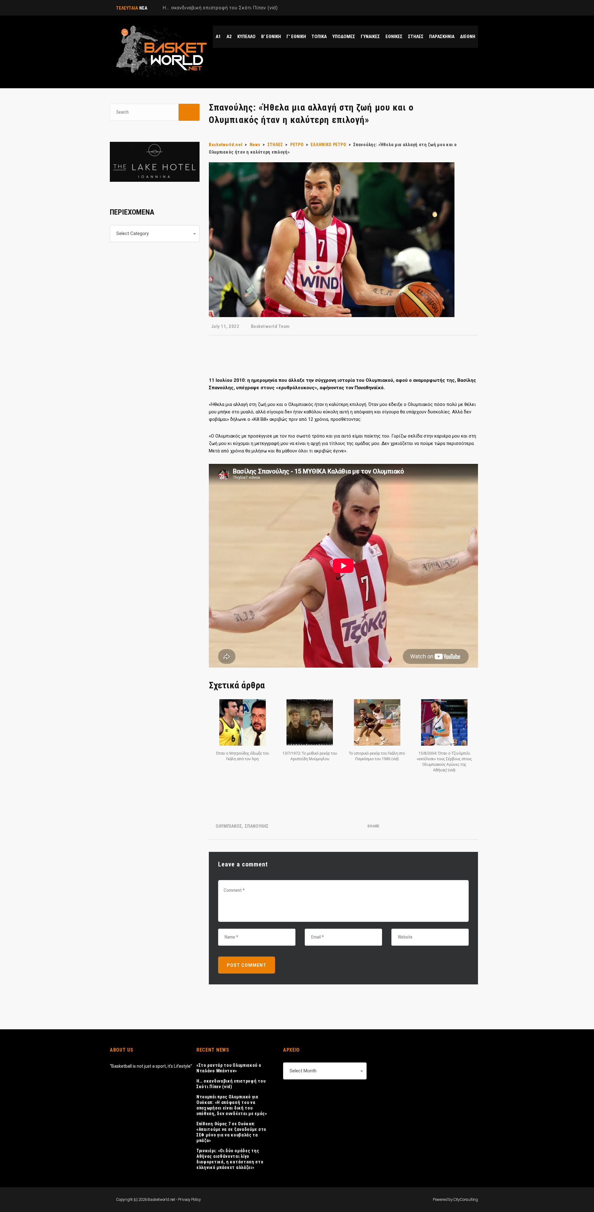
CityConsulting (465, 1199)
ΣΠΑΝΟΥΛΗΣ (257, 826)
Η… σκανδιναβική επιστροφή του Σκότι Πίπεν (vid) (230, 1084)
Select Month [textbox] (303, 1071)
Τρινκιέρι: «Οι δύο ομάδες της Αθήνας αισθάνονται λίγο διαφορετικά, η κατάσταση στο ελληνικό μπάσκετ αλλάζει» (230, 1159)
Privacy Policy (189, 1199)
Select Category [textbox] (132, 233)
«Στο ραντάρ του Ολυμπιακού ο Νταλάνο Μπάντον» (228, 1068)
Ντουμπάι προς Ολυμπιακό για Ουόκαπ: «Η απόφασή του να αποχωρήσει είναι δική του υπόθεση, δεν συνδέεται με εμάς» (231, 1105)
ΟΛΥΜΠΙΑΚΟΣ (229, 826)
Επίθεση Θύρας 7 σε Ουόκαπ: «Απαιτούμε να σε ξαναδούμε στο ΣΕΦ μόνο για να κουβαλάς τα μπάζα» (231, 1132)
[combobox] (155, 233)
